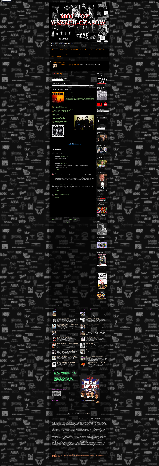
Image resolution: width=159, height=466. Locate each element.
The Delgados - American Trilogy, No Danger (61, 119)
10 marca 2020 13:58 (64, 194)
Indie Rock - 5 (55, 113)
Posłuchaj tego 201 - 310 (68, 54)
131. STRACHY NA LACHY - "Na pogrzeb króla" (66, 362)
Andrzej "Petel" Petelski (60, 184)
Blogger (88, 413)
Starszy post (91, 219)
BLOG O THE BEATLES (73, 49)
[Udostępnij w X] (58, 149)
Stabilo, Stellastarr (56, 122)
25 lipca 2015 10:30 (64, 163)
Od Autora (53, 49)
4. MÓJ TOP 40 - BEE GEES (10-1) (92, 337)
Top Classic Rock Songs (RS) (86, 49)
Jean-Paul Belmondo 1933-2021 (63, 318)
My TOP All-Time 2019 (62, 49)
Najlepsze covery (61, 51)
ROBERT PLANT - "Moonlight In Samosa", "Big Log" (67, 356)
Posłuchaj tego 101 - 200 (56, 54)
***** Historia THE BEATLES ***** (99, 54)
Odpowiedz (57, 159)
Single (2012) (54, 51)
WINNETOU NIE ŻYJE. (90, 343)
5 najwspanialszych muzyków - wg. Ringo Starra (69, 64)
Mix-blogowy (87, 51)
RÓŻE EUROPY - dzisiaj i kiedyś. (92, 349)
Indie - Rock (94, 51)
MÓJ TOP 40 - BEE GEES (56, 56)
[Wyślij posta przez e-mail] (53, 149)
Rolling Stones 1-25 (79, 51)
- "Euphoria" (71, 94)
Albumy (104, 49)
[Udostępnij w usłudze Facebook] (59, 149)
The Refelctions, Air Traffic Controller (60, 121)
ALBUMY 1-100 (60, 311)
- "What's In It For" (72, 92)
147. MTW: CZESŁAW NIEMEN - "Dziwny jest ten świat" (68, 350)
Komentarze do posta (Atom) (62, 222)
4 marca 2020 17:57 (69, 184)
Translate (101, 114)
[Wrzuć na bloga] (56, 149)
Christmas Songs (70, 51)
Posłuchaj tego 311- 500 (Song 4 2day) (82, 54)
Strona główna (73, 219)
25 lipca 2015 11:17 (64, 173)
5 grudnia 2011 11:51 (64, 156)
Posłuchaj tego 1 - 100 (103, 51)
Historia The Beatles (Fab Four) (59, 62)
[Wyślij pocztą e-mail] (55, 149)
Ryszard (56, 173)
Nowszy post (55, 219)
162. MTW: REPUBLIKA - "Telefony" (93, 318)
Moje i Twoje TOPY (97, 49)
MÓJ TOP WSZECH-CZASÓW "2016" (64, 337)
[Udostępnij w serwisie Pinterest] (60, 149)
